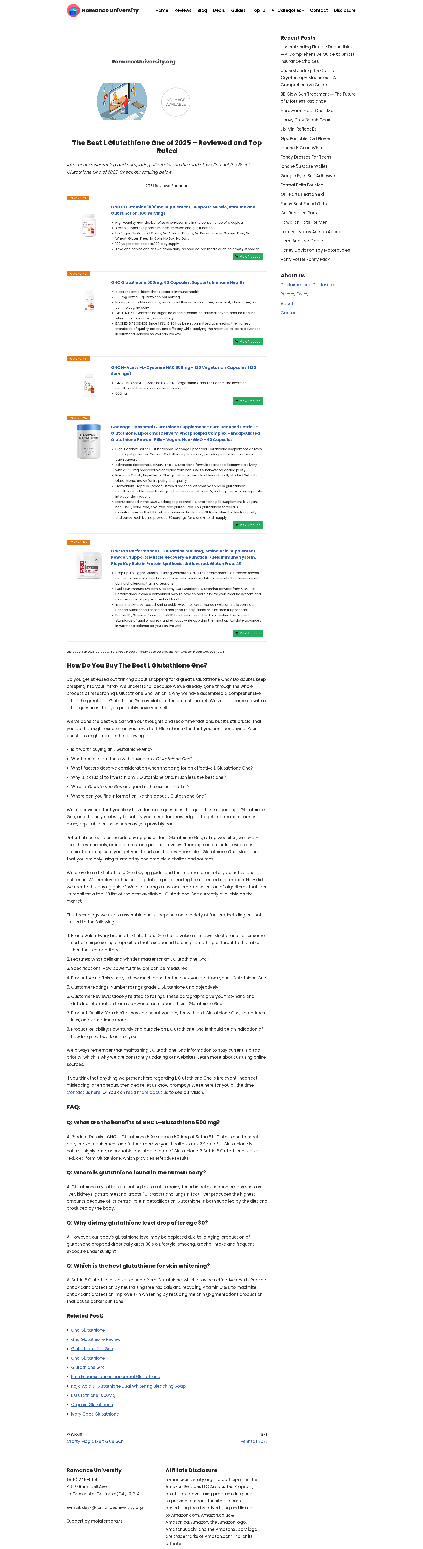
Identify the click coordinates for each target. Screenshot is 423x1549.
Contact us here (83, 1092)
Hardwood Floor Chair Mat (308, 111)
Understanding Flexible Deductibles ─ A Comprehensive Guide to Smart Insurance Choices (317, 54)
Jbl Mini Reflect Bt (298, 129)
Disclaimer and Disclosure (307, 285)
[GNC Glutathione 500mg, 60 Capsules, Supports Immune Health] (89, 297)
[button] (303, 10)
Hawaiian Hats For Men (304, 222)
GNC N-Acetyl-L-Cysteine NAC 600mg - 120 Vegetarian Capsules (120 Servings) (183, 371)
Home (162, 10)
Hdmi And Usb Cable (302, 241)
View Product (250, 256)
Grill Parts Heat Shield (302, 194)
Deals (219, 10)
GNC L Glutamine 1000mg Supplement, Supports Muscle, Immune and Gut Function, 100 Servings (183, 210)
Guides (238, 10)
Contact (319, 10)
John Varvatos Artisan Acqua (311, 232)
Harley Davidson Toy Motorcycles (315, 250)
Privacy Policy (295, 294)
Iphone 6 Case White (302, 148)
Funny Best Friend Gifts (304, 204)
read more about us (147, 1092)
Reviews (182, 10)
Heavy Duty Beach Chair (305, 120)
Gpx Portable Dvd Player (305, 139)
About (287, 303)
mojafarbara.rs (106, 1521)
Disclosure (345, 10)
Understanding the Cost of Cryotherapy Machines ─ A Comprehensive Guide (308, 78)
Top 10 (258, 10)
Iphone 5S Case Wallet (304, 166)
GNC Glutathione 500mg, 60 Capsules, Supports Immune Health (177, 282)
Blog (202, 10)
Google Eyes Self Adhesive (308, 176)
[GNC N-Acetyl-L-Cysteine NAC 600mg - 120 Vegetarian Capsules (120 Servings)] (89, 382)
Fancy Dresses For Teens (306, 157)
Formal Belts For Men (302, 185)
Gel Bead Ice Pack (299, 213)
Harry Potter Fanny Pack (305, 259)
